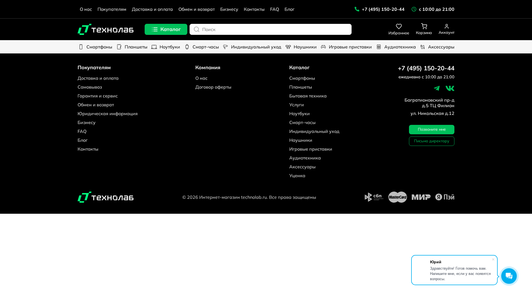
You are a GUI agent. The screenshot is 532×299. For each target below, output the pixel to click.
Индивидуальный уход (256, 47)
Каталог (170, 29)
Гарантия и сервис (98, 96)
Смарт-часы (206, 47)
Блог (290, 9)
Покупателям (112, 9)
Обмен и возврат (196, 9)
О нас (86, 9)
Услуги (296, 104)
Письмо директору (431, 140)
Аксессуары (441, 47)
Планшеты (136, 47)
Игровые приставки (350, 47)
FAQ (274, 9)
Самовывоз (90, 87)
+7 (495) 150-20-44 (426, 68)
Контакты (254, 9)
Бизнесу (229, 9)
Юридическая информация (108, 113)
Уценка (297, 175)
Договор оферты (213, 87)
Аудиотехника (400, 47)
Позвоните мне (432, 129)
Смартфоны (99, 47)
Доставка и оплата (152, 9)
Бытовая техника (308, 96)
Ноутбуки (170, 47)
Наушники (305, 47)
